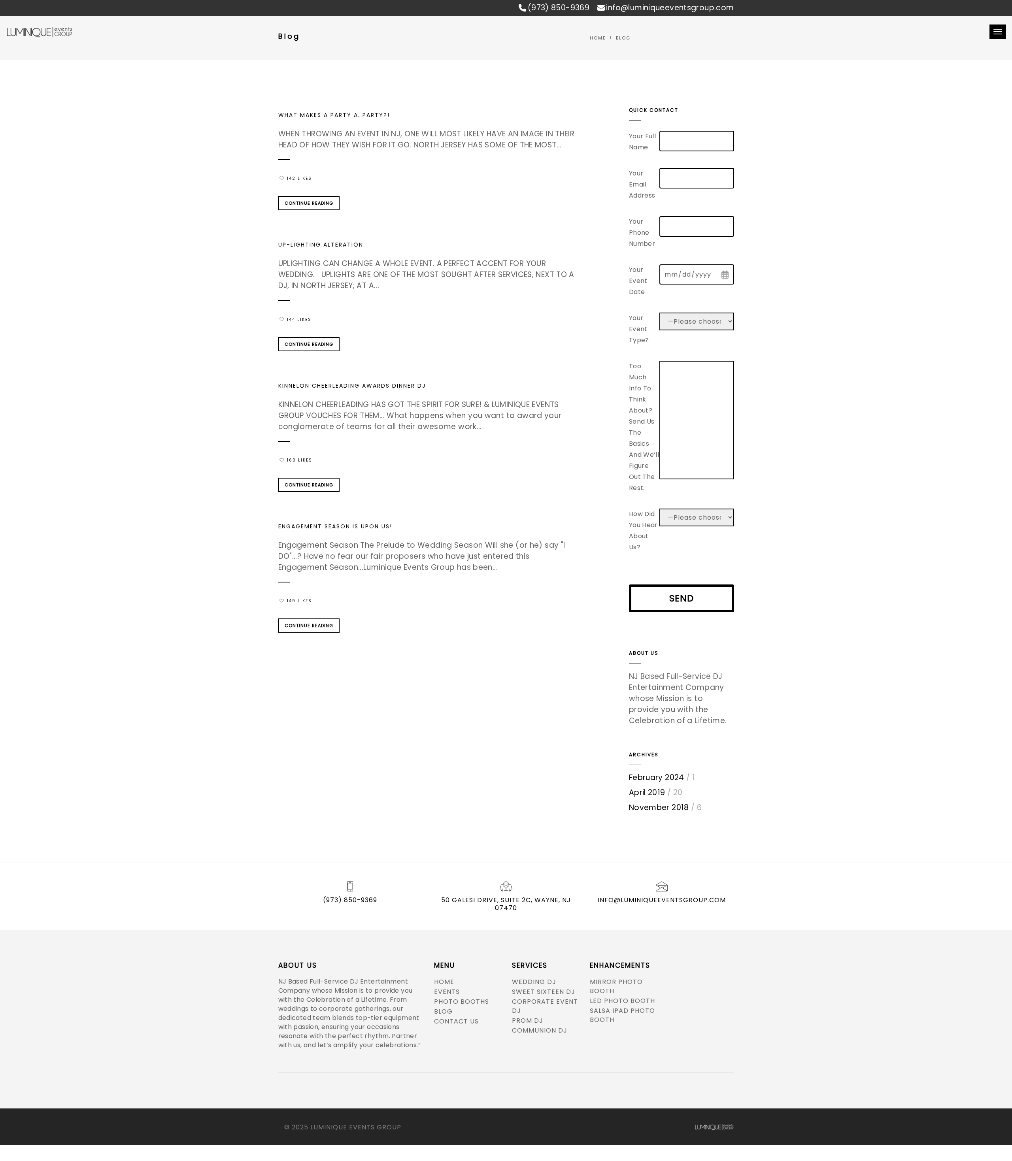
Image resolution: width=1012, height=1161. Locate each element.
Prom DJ (527, 1020)
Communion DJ (539, 1030)
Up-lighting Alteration (320, 245)
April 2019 (647, 792)
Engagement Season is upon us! (335, 526)
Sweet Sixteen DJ (543, 991)
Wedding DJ (534, 981)
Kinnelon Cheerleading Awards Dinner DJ (352, 386)
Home (444, 981)
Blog (443, 1011)
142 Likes (299, 178)
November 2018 (659, 807)
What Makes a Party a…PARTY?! (334, 115)
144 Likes (299, 319)
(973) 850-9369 (558, 7)
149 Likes (299, 601)
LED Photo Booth (622, 1000)
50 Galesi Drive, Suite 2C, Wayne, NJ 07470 (506, 903)
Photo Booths (461, 1001)
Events (447, 991)
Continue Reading (309, 203)
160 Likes (299, 460)
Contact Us (456, 1021)
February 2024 (656, 777)
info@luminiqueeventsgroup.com (670, 7)
